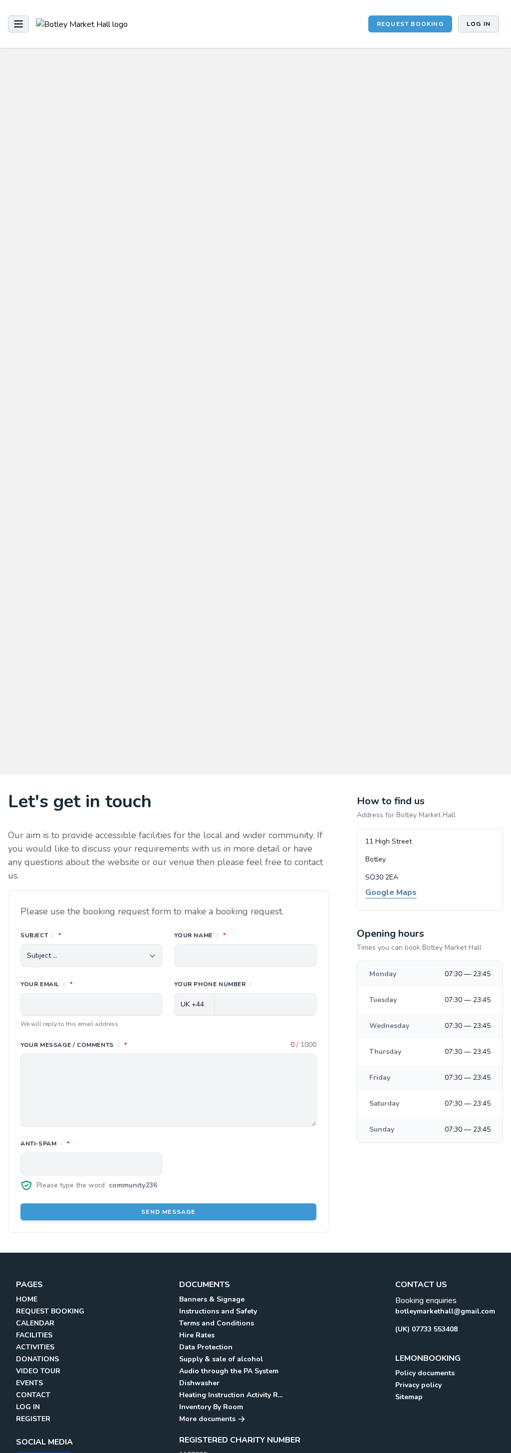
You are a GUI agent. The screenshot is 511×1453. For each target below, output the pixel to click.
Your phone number (213, 984)
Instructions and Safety (218, 1311)
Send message (168, 1212)
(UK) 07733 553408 (426, 1329)
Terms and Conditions (216, 1323)
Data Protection (206, 1347)
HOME (26, 1299)
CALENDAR (35, 1323)
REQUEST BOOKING (410, 24)
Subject (85, 935)
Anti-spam (89, 1143)
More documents (208, 1419)
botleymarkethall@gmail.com (445, 1311)
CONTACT (33, 1395)
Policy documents (425, 1373)
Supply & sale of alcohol (221, 1359)
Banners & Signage (212, 1299)
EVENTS (29, 1383)
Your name (244, 935)
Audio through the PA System (228, 1371)
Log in (479, 24)
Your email (90, 984)
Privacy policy (418, 1385)
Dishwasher (199, 1383)
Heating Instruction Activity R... (230, 1395)
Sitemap (409, 1397)
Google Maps (391, 892)
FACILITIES (34, 1335)
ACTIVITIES (35, 1347)
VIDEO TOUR (38, 1371)
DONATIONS (37, 1359)
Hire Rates (197, 1335)
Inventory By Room (211, 1407)
